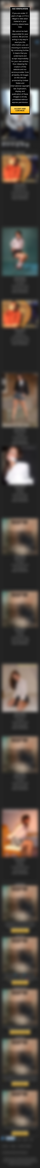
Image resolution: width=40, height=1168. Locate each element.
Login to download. (9, 80)
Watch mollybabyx (20, 930)
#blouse (9, 62)
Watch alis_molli (20, 983)
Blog (19, 1139)
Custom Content (24, 1146)
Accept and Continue (20, 110)
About (25, 1139)
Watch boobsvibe (20, 1133)
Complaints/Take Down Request (15, 1152)
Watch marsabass (20, 1084)
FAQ (31, 1139)
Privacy (13, 1146)
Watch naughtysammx (20, 1032)
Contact (5, 1146)
